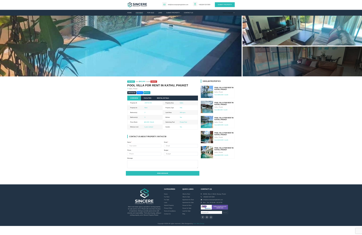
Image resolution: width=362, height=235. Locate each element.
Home (129, 12)
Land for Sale (186, 211)
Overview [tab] (134, 98)
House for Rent (186, 205)
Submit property (225, 4)
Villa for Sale (186, 197)
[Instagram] (207, 217)
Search (225, 212)
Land (160, 12)
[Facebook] (203, 217)
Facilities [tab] (147, 98)
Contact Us (167, 214)
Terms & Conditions (170, 211)
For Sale (150, 12)
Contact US (188, 12)
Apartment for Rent (188, 199)
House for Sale (186, 208)
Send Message (162, 173)
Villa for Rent (186, 194)
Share (140, 92)
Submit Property (173, 12)
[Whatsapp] (211, 217)
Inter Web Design (198, 223)
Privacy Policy (168, 208)
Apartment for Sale (188, 202)
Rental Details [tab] (163, 98)
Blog (183, 214)
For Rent (139, 12)
